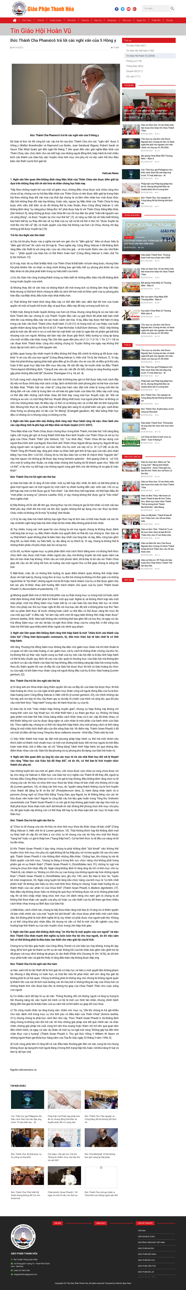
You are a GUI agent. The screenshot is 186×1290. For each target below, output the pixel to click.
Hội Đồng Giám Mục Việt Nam (151, 1242)
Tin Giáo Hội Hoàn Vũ (40, 31)
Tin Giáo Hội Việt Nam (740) (140, 50)
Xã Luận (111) (133, 76)
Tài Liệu (169, 20)
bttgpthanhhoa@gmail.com (25, 1274)
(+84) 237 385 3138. (22, 1270)
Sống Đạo (111, 20)
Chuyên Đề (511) (134, 71)
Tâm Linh (126, 20)
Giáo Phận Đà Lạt (146, 1272)
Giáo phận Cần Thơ (147, 1266)
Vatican (141, 1230)
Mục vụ (98, 20)
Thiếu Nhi (156, 20)
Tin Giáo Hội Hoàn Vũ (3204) (140, 55)
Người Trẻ (141, 20)
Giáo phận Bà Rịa (146, 1248)
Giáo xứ (85, 20)
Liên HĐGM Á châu (146, 1236)
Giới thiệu (26, 20)
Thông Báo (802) (134, 66)
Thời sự (127, 40)
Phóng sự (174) (134, 61)
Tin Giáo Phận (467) (136, 45)
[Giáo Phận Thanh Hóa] (42, 8)
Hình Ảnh (71, 20)
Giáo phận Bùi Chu (146, 1260)
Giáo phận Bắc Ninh (147, 1254)
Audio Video (55, 20)
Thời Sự (40, 20)
